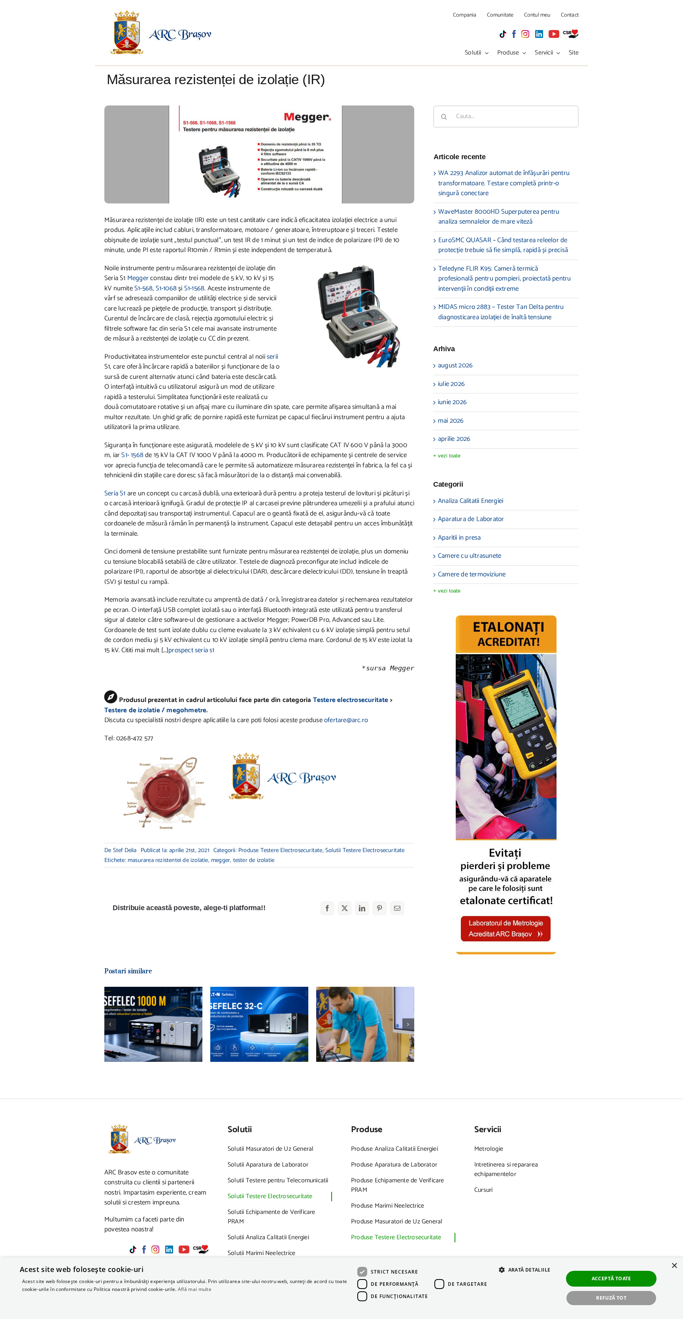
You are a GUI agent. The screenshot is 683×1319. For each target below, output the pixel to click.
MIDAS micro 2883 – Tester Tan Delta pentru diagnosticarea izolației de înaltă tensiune (501, 312)
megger (220, 860)
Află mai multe (194, 1289)
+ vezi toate (446, 456)
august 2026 (455, 365)
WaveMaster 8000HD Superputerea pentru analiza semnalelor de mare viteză (498, 217)
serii (272, 356)
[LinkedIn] (362, 908)
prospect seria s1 (191, 650)
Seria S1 (115, 493)
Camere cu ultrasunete (469, 556)
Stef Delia (125, 850)
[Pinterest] (379, 908)
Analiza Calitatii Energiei (470, 501)
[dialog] (341, 1288)
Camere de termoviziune (472, 575)
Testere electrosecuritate (351, 700)
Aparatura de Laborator (471, 519)
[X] (344, 908)
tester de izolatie (254, 860)
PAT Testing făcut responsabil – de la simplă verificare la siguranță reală (365, 1004)
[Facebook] (327, 908)
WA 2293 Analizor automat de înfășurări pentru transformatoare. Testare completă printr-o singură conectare (504, 183)
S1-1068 (166, 288)
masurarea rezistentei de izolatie (168, 860)
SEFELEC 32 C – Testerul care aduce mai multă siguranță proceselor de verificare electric (259, 1000)
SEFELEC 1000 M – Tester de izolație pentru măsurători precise (153, 1008)
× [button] (674, 1266)
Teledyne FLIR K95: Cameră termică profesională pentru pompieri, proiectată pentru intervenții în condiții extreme (504, 278)
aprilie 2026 (454, 438)
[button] (110, 1024)
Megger (138, 278)
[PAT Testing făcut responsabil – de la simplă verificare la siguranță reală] (365, 1024)
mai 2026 (451, 420)
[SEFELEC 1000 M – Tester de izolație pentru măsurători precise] (153, 1024)
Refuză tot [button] (611, 1298)
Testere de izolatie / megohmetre (155, 710)
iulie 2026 (451, 383)
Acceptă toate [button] (611, 1278)
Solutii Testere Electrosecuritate (365, 850)
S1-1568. (196, 288)
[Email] (397, 908)
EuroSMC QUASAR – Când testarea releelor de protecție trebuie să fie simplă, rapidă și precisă (503, 245)
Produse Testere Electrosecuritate (280, 850)
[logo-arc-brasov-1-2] (161, 12)
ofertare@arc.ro (346, 720)
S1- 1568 (132, 455)
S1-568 (143, 288)
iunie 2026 (452, 402)
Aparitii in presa (459, 538)
